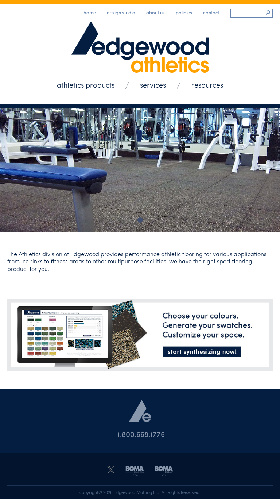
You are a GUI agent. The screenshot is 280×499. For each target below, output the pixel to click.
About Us (155, 12)
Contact (211, 12)
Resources (207, 84)
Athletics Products (85, 84)
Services (153, 84)
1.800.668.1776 (141, 433)
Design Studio (121, 12)
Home (89, 12)
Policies (184, 12)
